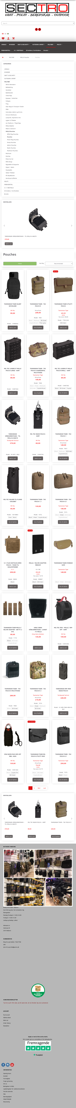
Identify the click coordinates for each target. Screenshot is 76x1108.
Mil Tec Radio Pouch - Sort (38, 435)
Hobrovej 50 (6, 928)
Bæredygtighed (7, 1096)
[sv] (8, 33)
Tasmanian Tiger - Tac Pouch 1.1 (38, 500)
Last (44, 788)
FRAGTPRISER (7, 1099)
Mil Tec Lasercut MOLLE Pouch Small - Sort (63, 369)
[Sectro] (37, 9)
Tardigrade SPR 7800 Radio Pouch (63, 690)
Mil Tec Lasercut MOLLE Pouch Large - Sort (12, 369)
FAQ (4, 1094)
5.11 (12, 569)
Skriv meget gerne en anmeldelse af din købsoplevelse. (38, 1039)
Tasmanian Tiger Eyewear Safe (63, 564)
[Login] (8, 38)
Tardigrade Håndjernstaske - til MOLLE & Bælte (21, 236)
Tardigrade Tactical (12, 440)
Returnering (6, 1101)
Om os (5, 1083)
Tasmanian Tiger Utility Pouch (63, 305)
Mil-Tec (13, 310)
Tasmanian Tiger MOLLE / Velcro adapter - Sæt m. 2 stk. (12, 630)
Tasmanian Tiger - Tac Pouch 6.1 (63, 755)
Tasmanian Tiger (63, 310)
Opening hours (7, 1073)
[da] (2, 33)
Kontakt (5, 1076)
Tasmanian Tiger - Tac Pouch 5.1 (38, 690)
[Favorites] (3, 38)
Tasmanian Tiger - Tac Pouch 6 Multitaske (13, 690)
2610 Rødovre (7, 930)
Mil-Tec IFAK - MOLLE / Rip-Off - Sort (63, 628)
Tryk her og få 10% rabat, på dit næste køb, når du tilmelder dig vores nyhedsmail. (25, 1003)
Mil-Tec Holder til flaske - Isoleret (12, 500)
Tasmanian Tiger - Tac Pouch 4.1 (63, 500)
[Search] (73, 23)
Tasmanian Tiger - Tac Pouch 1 (63, 435)
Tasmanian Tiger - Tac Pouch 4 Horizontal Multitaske (38, 370)
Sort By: (41, 263)
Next (39, 788)
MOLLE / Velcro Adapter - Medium (38, 564)
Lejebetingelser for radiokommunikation (14, 1089)
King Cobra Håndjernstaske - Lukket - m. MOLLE (38, 630)
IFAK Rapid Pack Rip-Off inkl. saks (12, 755)
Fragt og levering (7, 1081)
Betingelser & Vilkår (8, 1086)
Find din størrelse (8, 1091)
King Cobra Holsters (38, 634)
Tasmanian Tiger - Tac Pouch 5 (38, 305)
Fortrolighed (6, 1078)
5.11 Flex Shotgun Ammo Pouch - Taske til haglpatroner (12, 565)
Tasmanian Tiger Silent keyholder (12, 305)
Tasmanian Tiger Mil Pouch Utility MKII (37, 755)
